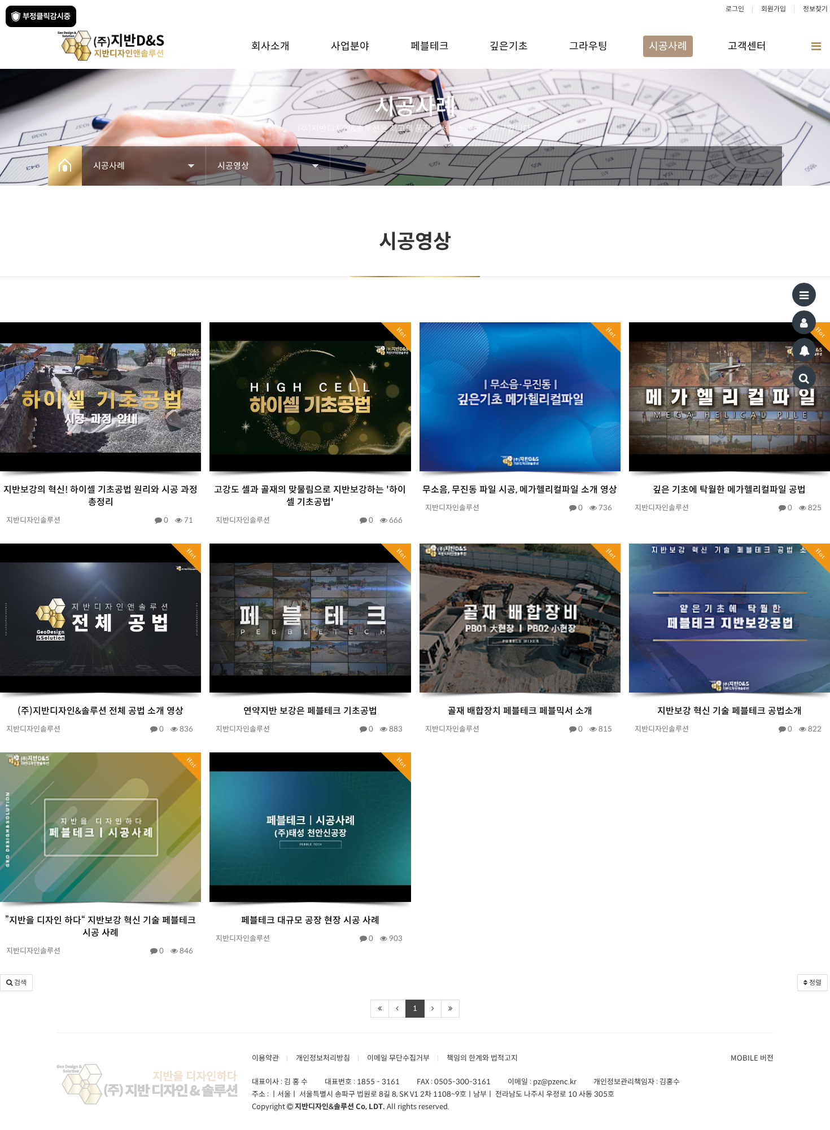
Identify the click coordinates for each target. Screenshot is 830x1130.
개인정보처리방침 (323, 1058)
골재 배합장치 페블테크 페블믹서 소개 (520, 711)
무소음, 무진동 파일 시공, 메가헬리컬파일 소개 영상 (519, 490)
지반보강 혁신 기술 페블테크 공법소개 (729, 711)
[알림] (804, 350)
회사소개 (270, 46)
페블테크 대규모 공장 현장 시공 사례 (310, 920)
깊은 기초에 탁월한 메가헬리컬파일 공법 (729, 490)
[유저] (804, 322)
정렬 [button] (814, 982)
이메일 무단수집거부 (398, 1058)
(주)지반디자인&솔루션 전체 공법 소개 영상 (101, 711)
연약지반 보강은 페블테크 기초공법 (310, 711)
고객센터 (747, 46)
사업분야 (350, 46)
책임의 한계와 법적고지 (482, 1058)
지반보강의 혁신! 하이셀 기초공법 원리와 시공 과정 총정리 (100, 496)
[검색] (804, 377)
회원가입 (773, 9)
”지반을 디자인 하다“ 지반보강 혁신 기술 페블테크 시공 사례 (100, 926)
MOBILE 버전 (752, 1058)
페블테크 (429, 46)
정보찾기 (815, 9)
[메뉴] (804, 294)
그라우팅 (588, 46)
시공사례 (668, 46)
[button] (16, 982)
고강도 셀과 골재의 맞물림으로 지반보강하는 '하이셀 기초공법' (310, 496)
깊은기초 (509, 46)
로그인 (735, 9)
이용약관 (265, 1058)
